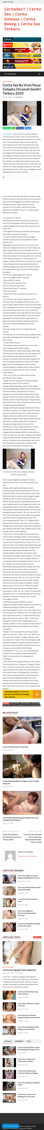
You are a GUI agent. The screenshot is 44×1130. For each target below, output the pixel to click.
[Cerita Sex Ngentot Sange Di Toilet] (9, 1083)
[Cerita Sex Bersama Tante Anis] (22, 744)
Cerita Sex (7, 134)
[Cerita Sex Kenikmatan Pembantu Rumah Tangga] (9, 1071)
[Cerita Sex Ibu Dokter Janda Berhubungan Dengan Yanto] (9, 1047)
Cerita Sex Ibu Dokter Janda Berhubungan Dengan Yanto (29, 1048)
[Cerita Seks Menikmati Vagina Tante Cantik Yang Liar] (22, 779)
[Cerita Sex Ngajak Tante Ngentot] (22, 942)
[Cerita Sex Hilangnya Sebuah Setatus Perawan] (9, 924)
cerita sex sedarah (33, 705)
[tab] (8, 1041)
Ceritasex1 (19, 97)
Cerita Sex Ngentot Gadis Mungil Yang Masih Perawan (29, 877)
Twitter (28, 128)
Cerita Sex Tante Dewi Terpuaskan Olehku (26, 1060)
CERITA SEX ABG (7, 81)
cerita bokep (14, 703)
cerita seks (35, 703)
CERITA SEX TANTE (8, 967)
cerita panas (25, 703)
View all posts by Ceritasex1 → (27, 857)
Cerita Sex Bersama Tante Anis (15, 747)
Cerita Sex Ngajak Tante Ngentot (19, 970)
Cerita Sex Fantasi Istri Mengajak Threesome (27, 1095)
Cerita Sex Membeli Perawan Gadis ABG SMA (29, 888)
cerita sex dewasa (18, 705)
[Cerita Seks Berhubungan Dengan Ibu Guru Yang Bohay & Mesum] (22, 815)
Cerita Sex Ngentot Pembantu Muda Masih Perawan (27, 913)
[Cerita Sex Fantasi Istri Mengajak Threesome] (9, 1095)
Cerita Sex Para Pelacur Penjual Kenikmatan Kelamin (29, 1016)
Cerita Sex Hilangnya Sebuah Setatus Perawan (29, 925)
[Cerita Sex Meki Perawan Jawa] (9, 899)
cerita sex (7, 705)
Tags (29, 1041)
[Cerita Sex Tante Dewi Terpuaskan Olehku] (9, 1059)
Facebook (20, 128)
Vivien (27, 686)
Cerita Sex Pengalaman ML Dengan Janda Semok (28, 1028)
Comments (19, 1041)
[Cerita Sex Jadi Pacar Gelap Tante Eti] (9, 1004)
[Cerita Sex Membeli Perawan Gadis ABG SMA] (9, 888)
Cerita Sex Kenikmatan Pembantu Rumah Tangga (28, 1072)
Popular (7, 1041)
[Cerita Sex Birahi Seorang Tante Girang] (9, 992)
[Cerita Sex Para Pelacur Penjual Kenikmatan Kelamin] (9, 1015)
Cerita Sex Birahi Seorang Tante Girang (28, 993)
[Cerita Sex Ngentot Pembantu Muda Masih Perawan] (9, 911)
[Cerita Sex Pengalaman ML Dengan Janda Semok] (9, 1027)
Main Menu (11, 74)
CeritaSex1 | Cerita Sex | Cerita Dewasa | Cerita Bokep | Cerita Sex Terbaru (22, 18)
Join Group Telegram (11, 1126)
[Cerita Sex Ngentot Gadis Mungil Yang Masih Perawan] (9, 876)
